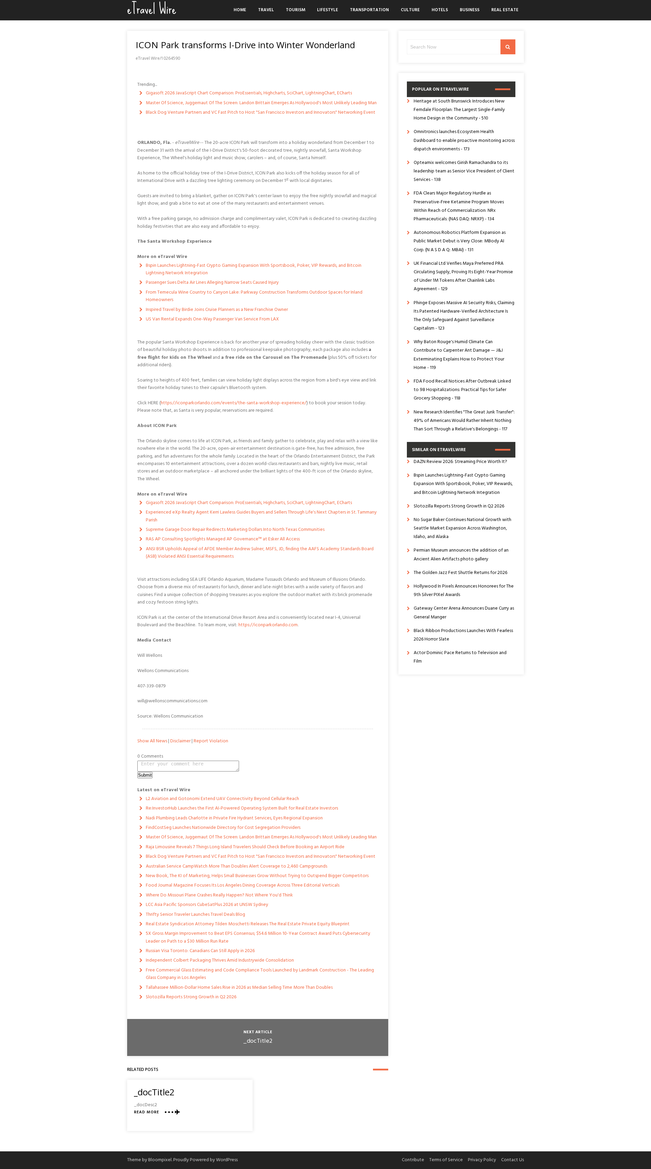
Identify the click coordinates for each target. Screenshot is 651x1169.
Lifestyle (327, 10)
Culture (410, 10)
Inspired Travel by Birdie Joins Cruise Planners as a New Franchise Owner (217, 310)
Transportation (369, 10)
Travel (266, 10)
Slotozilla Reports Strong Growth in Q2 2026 (191, 997)
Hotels (440, 10)
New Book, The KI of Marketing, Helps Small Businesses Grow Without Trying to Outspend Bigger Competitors (257, 876)
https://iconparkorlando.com (268, 625)
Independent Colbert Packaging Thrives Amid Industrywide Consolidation (220, 960)
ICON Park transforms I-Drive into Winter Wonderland (245, 45)
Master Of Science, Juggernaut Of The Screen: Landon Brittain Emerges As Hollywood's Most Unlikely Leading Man (261, 103)
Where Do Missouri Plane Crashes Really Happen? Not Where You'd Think (219, 895)
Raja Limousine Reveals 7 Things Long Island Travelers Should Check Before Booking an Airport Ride (245, 847)
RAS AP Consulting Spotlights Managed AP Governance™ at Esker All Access (223, 539)
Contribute (413, 1160)
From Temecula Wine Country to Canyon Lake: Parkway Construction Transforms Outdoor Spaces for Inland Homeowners (254, 296)
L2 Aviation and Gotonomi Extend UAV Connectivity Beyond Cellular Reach (222, 799)
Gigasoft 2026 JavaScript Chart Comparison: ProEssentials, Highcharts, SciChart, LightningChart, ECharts (249, 93)
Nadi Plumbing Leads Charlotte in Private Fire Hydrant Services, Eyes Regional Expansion (234, 818)
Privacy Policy (482, 1160)
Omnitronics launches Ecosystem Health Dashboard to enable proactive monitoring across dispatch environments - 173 (464, 140)
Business (469, 10)
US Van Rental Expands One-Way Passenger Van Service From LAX (212, 319)
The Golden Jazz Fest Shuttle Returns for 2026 (460, 573)
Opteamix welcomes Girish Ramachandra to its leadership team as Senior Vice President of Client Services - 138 (464, 171)
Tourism (295, 10)
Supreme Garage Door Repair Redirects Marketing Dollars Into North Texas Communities (235, 530)
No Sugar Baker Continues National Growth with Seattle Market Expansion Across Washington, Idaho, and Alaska (462, 528)
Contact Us (512, 1160)
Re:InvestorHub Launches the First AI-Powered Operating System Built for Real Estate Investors (242, 808)
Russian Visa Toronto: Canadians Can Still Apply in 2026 (200, 951)
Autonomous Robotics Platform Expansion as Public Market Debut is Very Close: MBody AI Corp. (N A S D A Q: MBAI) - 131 (460, 241)
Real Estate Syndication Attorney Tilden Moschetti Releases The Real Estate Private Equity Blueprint (248, 924)
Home (240, 10)
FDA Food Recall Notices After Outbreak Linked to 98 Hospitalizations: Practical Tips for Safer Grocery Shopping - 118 (462, 389)
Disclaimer (180, 741)
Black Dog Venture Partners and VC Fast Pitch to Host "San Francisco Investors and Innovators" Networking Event (260, 112)
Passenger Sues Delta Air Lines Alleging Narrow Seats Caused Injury (212, 282)
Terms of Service (446, 1160)
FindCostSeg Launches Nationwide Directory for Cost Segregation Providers (223, 828)
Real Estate (504, 10)
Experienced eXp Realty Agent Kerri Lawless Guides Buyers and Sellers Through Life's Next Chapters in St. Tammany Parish (261, 516)
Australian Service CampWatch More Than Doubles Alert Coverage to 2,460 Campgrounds (236, 866)
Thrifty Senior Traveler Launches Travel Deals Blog (195, 914)
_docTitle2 (257, 1041)
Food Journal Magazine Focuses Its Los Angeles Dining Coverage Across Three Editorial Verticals (242, 885)
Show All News (152, 741)
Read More (146, 1112)
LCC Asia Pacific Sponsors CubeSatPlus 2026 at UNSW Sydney (207, 905)
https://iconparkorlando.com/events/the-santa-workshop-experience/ (234, 403)
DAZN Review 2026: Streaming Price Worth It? (460, 462)
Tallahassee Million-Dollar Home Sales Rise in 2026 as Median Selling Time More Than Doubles (239, 987)
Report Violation (211, 741)
